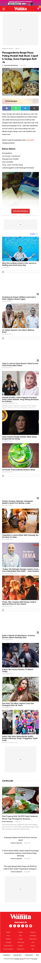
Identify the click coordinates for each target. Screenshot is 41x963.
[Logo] (20, 8)
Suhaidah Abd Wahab (11, 65)
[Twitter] (18, 925)
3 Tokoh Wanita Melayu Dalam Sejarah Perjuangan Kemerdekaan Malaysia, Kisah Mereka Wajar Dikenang (20, 853)
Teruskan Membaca (20, 211)
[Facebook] (10, 925)
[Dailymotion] (30, 925)
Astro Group (34, 958)
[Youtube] (26, 925)
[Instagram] (14, 925)
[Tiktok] (22, 925)
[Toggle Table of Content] (33, 101)
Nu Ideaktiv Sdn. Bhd (19, 958)
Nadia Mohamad (7, 821)
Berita (18, 48)
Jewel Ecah (30, 140)
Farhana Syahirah (16, 843)
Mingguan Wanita (7, 48)
